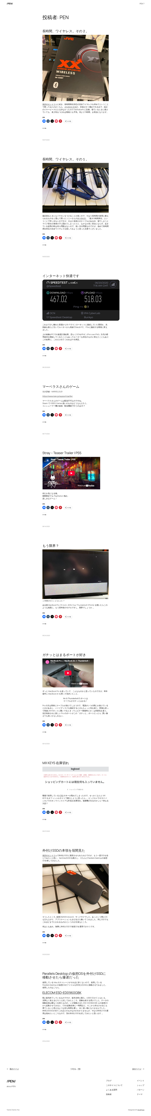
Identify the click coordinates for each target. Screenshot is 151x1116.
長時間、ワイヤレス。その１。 (65, 159)
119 (79, 1069)
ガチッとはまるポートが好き (64, 655)
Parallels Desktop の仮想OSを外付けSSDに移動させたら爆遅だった (74, 975)
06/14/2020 (46, 526)
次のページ (138, 1069)
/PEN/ (10, 3)
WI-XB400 (81, 218)
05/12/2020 (46, 744)
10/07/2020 (46, 140)
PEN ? (142, 3)
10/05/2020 (46, 257)
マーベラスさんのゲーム (60, 386)
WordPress (140, 1110)
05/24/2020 (46, 635)
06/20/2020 (46, 367)
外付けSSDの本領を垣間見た (63, 850)
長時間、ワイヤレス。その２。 (65, 31)
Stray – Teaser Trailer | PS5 (61, 453)
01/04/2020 (46, 1041)
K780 (61, 795)
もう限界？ (50, 545)
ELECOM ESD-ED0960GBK (61, 992)
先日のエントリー (49, 104)
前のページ (13, 1069)
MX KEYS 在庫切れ (55, 763)
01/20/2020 (46, 954)
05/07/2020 (46, 831)
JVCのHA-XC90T (71, 107)
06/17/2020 (46, 434)
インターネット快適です (60, 276)
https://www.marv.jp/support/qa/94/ (57, 396)
